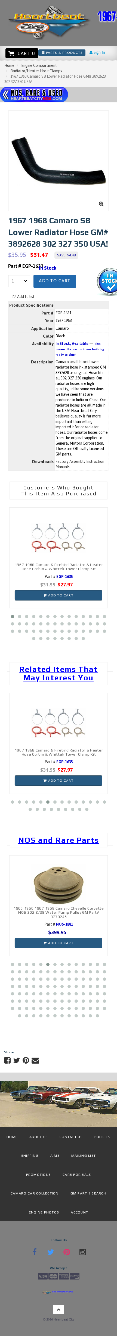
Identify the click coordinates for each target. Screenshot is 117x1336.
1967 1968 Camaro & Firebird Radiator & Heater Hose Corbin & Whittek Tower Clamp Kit (59, 566)
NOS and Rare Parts (58, 840)
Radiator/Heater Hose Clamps (36, 71)
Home (9, 65)
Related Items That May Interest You (58, 673)
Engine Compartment (39, 65)
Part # (59, 576)
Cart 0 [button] (25, 53)
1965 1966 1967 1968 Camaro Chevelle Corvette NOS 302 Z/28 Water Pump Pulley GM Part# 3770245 (59, 912)
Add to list (25, 296)
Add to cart (54, 281)
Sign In (99, 53)
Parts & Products (63, 52)
